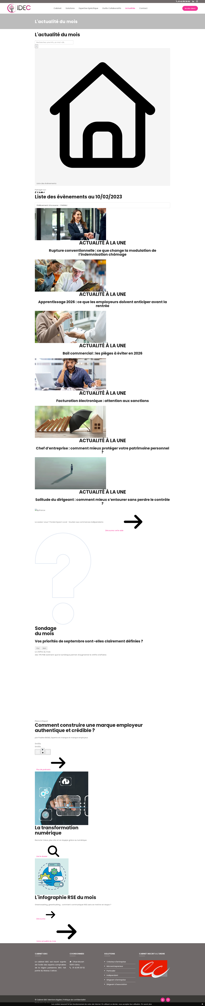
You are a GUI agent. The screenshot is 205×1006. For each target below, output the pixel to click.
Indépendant (112, 975)
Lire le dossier (42, 856)
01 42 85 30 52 (184, 1)
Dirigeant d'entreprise (116, 980)
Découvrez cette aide (114, 530)
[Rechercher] (36, 46)
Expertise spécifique (88, 8)
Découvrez (41, 919)
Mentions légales (55, 1000)
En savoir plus (146, 1004)
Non (44, 648)
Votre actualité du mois (46, 941)
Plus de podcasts (43, 769)
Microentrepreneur (115, 966)
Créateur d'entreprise (116, 961)
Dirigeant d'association (117, 984)
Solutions (70, 8)
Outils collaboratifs (111, 8)
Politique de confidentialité (74, 1000)
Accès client (190, 8)
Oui (37, 648)
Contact (143, 8)
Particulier (111, 970)
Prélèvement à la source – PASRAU (52, 205)
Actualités (130, 8)
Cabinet (57, 8)
